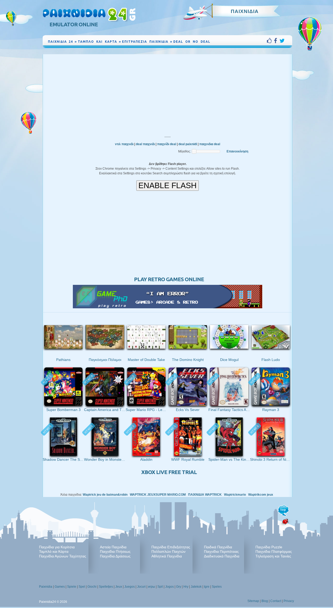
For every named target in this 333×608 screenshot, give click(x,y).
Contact (275, 601)
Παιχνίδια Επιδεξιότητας (170, 547)
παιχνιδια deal (209, 144)
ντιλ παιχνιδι (124, 144)
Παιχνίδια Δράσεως (115, 556)
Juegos (129, 586)
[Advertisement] (167, 93)
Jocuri (141, 586)
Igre (206, 586)
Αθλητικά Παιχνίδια (166, 556)
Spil (160, 586)
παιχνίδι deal (166, 144)
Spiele (71, 586)
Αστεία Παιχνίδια (113, 547)
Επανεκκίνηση (237, 151)
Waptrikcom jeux (260, 494)
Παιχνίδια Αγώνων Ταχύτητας (62, 556)
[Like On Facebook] (270, 40)
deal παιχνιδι (145, 144)
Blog (264, 601)
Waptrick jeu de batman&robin (105, 494)
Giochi (92, 586)
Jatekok (196, 586)
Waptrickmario (235, 494)
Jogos (169, 586)
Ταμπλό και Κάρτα (53, 551)
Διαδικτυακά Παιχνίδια (221, 556)
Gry (178, 586)
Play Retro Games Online (169, 279)
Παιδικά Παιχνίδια (218, 547)
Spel (82, 586)
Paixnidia (45, 586)
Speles (217, 586)
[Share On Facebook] (276, 40)
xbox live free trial (169, 472)
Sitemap (253, 601)
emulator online (73, 24)
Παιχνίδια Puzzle (268, 547)
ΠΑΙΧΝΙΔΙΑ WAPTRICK (205, 494)
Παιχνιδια (245, 11)
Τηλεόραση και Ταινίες (273, 556)
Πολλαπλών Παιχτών (168, 551)
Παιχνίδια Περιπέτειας (221, 551)
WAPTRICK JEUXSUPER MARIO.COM (158, 494)
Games (60, 586)
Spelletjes (106, 586)
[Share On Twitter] (282, 40)
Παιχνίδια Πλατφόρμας (273, 551)
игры (151, 586)
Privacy (289, 601)
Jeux (118, 586)
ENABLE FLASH (167, 185)
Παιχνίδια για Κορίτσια (57, 547)
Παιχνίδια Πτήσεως (115, 551)
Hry (185, 586)
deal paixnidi (187, 144)
